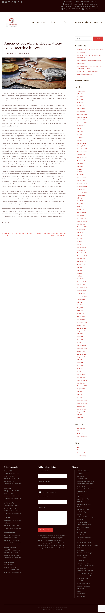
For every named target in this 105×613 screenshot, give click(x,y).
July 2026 (80, 94)
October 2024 (81, 155)
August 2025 (81, 126)
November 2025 (82, 117)
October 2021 (81, 259)
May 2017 (80, 397)
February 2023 (81, 212)
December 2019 (82, 322)
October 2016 (81, 406)
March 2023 (80, 209)
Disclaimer (64, 607)
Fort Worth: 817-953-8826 (73, 4)
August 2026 (81, 91)
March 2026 (80, 105)
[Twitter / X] (18, 2)
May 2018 (80, 366)
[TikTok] (12, 2)
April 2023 (80, 207)
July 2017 (80, 392)
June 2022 (80, 235)
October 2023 (81, 189)
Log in (79, 447)
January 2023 (81, 215)
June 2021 (80, 270)
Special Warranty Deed (83, 586)
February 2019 (81, 345)
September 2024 (82, 157)
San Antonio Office (82, 578)
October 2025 (81, 120)
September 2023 (82, 192)
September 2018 (82, 354)
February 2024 (81, 178)
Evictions (79, 514)
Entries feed (80, 450)
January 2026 (81, 111)
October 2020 (81, 293)
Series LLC (80, 581)
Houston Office (81, 532)
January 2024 (81, 181)
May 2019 (80, 340)
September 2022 (82, 227)
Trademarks (80, 588)
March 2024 (80, 175)
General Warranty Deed (84, 525)
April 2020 (80, 311)
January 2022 (81, 250)
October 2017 (81, 383)
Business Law (81, 428)
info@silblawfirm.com (91, 9)
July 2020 (80, 302)
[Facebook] (3, 2)
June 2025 (80, 131)
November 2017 (82, 380)
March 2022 (80, 244)
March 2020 (80, 314)
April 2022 (80, 241)
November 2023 (82, 186)
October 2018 (81, 351)
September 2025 (82, 123)
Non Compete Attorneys (84, 553)
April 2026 (80, 102)
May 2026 (80, 100)
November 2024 (82, 152)
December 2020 (82, 287)
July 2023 (80, 198)
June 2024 (80, 166)
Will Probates (81, 596)
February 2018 (81, 374)
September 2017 (82, 386)
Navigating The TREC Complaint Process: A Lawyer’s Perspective (51, 234)
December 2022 (82, 218)
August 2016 (81, 412)
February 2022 (81, 247)
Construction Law (82, 491)
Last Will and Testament (84, 537)
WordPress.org (81, 456)
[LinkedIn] (15, 2)
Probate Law (81, 434)
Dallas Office (80, 501)
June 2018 (80, 363)
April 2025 (80, 137)
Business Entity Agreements (85, 481)
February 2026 (81, 108)
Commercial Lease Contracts (85, 489)
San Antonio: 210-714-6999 (72, 6)
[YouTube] (9, 2)
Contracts (80, 496)
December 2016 (82, 400)
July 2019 (80, 334)
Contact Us (80, 494)
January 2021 (81, 285)
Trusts (78, 591)
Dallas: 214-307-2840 (90, 1)
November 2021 (82, 256)
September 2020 (82, 296)
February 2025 (81, 143)
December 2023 (82, 183)
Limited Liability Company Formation (88, 545)
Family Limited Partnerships (85, 517)
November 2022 (82, 221)
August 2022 (81, 230)
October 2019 (81, 325)
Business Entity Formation (85, 484)
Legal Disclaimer (81, 540)
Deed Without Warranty (84, 504)
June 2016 (80, 418)
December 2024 (82, 149)
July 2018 (80, 360)
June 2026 (80, 97)
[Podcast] (21, 2)
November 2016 (82, 403)
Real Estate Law (82, 437)
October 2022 (81, 224)
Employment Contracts (84, 509)
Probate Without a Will (83, 563)
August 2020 (81, 299)
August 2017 (81, 389)
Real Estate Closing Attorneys (85, 565)
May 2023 (80, 204)
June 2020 (80, 305)
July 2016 (80, 415)
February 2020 (81, 316)
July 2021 (80, 267)
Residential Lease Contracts (85, 571)
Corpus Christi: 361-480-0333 (72, 9)
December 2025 (82, 114)
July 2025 (80, 129)
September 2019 (82, 328)
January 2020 (81, 319)
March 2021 (80, 279)
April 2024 (80, 172)
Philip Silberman (11, 53)
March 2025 (80, 140)
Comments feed (82, 453)
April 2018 (80, 368)
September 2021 (82, 261)
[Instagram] (6, 2)
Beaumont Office (82, 478)
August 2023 (81, 195)
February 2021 (81, 282)
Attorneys (80, 473)
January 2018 (81, 377)
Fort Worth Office (82, 522)
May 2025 (80, 134)
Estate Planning (81, 512)
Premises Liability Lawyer (84, 558)
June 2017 (80, 394)
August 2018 (81, 357)
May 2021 (80, 273)
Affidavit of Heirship (83, 471)
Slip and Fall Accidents (83, 583)
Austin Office (80, 476)
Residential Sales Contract (84, 573)
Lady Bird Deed (81, 535)
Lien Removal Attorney (84, 542)
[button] (59, 22)
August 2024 (81, 160)
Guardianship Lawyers (83, 527)
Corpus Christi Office (83, 499)
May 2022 (80, 238)
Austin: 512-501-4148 (90, 4)
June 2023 (80, 201)
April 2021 (80, 276)
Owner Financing (82, 555)
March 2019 (80, 342)
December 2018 (82, 348)
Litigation (7, 223)
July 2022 (80, 233)
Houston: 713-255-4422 (73, 1)
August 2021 (81, 264)
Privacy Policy (52, 540)
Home (78, 530)
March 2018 (80, 371)
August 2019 (81, 331)
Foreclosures (80, 519)
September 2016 (82, 409)
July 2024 (80, 163)
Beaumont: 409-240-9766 (90, 6)
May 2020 (80, 308)
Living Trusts (80, 550)
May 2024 (80, 169)
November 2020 (82, 290)
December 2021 (82, 253)
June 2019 (80, 337)
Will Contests (81, 594)
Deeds (78, 507)
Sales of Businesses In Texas (85, 576)
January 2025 (81, 146)
